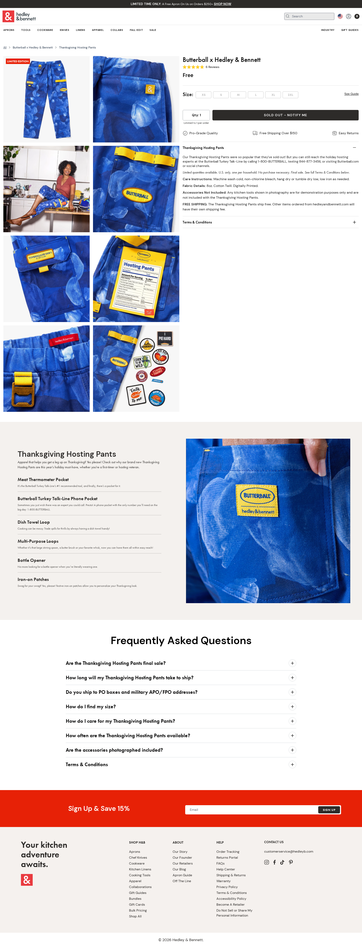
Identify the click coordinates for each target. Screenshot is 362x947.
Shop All (135, 916)
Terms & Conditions (231, 893)
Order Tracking (227, 851)
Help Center (225, 869)
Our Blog (179, 869)
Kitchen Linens (140, 869)
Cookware (137, 863)
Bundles (135, 898)
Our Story (180, 851)
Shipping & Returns (231, 875)
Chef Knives (138, 857)
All (4, 47)
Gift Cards (137, 904)
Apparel (135, 881)
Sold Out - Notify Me (285, 115)
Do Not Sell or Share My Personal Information (234, 913)
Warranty (223, 881)
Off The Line (182, 881)
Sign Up (329, 810)
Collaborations (140, 887)
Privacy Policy (227, 887)
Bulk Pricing (138, 910)
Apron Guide (182, 875)
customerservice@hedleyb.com (288, 851)
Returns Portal (227, 857)
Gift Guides (137, 893)
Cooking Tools (139, 875)
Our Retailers (183, 863)
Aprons (134, 851)
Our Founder (182, 857)
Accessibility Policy (231, 898)
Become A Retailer (230, 904)
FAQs (220, 863)
